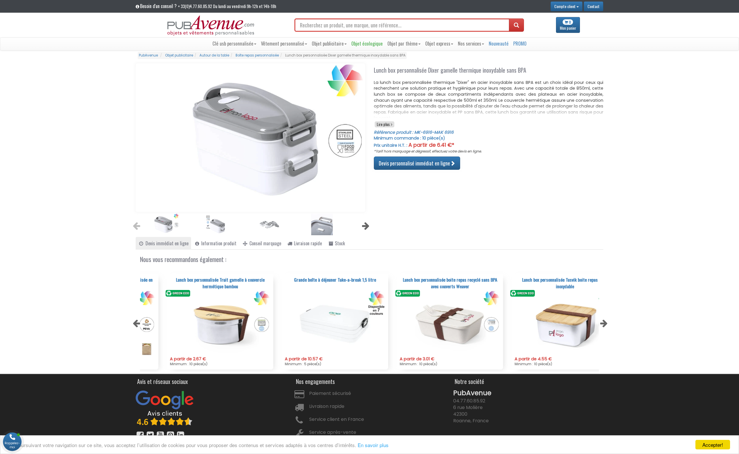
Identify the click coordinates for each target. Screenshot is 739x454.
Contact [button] (593, 6)
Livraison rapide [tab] (307, 243)
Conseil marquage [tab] (264, 243)
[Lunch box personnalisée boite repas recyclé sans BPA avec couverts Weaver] (427, 323)
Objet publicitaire (328, 43)
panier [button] (568, 25)
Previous (136, 224)
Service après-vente (332, 432)
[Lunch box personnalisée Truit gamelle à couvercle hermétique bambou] (197, 323)
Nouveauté (499, 43)
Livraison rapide (326, 406)
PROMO (520, 43)
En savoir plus (373, 445)
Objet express (437, 43)
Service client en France (336, 419)
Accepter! (712, 444)
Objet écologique (367, 43)
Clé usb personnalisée (232, 43)
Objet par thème (402, 43)
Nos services (469, 43)
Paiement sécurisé (330, 393)
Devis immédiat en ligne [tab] (166, 243)
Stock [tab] (339, 243)
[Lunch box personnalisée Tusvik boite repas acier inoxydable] (542, 323)
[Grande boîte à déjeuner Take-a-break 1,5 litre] (312, 323)
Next (365, 224)
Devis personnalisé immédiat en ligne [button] (414, 163)
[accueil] (211, 26)
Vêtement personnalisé (282, 43)
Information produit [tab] (218, 243)
